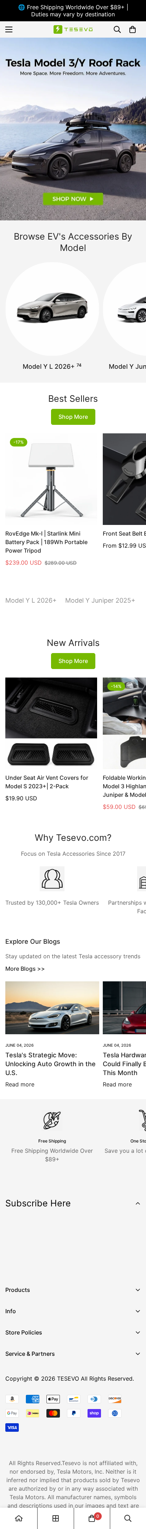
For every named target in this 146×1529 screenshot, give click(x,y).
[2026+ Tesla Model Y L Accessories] (52, 309)
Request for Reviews (32, 1415)
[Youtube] (56, 1266)
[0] (132, 29)
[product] (19, 1518)
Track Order (21, 1391)
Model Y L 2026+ (52, 366)
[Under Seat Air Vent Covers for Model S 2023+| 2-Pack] (51, 723)
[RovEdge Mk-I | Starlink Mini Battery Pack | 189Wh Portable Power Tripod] (51, 479)
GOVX (13, 1367)
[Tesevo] (73, 30)
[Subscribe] (133, 1247)
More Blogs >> (25, 968)
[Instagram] (35, 1266)
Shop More (73, 416)
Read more (19, 1084)
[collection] (55, 1518)
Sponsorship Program (34, 1427)
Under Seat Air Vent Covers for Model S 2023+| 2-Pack (46, 782)
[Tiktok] (77, 1266)
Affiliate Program (28, 1379)
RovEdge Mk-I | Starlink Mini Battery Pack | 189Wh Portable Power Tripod (46, 542)
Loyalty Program (27, 1403)
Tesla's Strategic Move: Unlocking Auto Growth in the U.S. (50, 1063)
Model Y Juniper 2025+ (100, 600)
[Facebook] (13, 1266)
